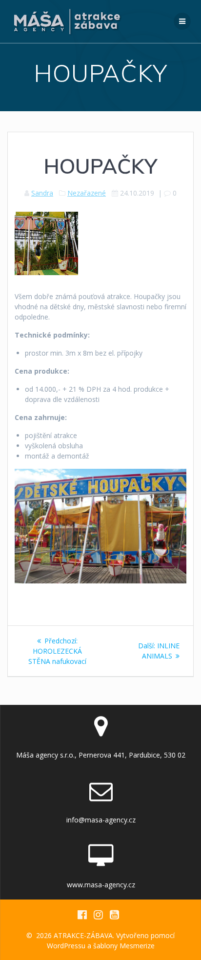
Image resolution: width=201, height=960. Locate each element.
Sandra (42, 193)
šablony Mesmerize (124, 945)
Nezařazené (86, 193)
